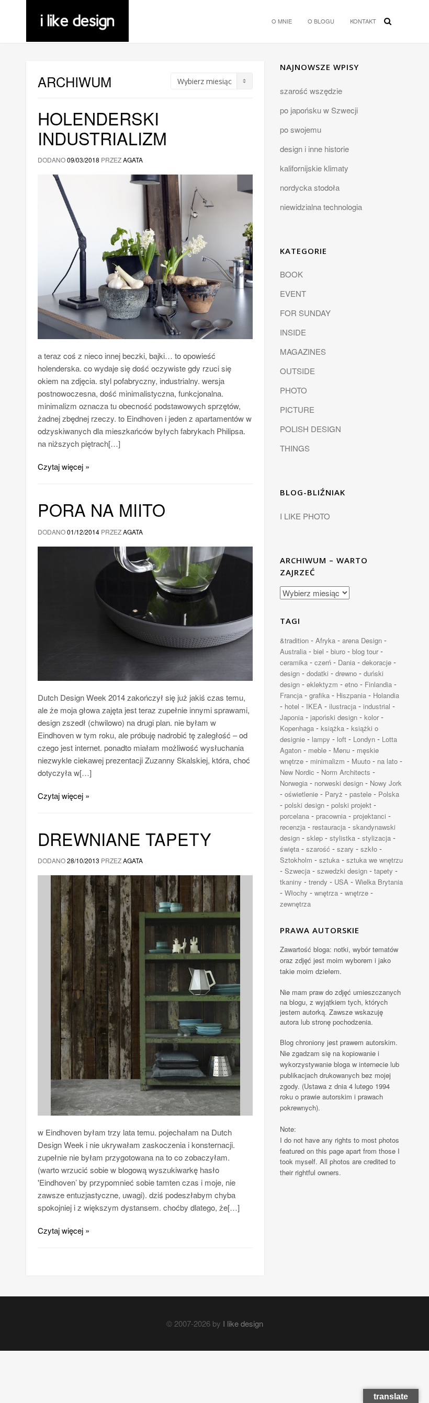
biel (318, 651)
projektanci (369, 816)
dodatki (318, 673)
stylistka (342, 838)
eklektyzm (322, 684)
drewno (346, 673)
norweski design (338, 783)
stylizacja (376, 838)
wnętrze (356, 893)
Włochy (296, 893)
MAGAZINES (303, 351)
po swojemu (300, 129)
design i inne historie (314, 148)
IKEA (314, 706)
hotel (292, 706)
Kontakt (363, 21)
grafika (319, 695)
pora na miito (101, 509)
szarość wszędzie (311, 90)
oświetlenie (301, 794)
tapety (383, 871)
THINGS (295, 448)
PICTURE (297, 409)
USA (341, 882)
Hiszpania (351, 695)
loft (341, 739)
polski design (304, 805)
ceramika (294, 662)
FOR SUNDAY (305, 312)
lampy (321, 739)
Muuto (361, 761)
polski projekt (351, 805)
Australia (293, 651)
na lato (387, 761)
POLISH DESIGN (310, 428)
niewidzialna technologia (321, 206)
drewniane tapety (124, 839)
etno (351, 684)
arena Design (362, 640)
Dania (346, 662)
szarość (318, 849)
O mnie (282, 21)
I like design (243, 1323)
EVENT (293, 293)
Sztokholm (296, 860)
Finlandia (378, 684)
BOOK (291, 274)
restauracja (329, 827)
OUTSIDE (297, 370)
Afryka (325, 640)
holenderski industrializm (102, 128)
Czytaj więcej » (63, 466)
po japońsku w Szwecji (319, 110)
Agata (133, 159)
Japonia (291, 717)
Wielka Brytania (379, 882)
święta (289, 849)
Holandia (386, 695)
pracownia (331, 816)
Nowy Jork (386, 783)
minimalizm (327, 761)
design (290, 673)
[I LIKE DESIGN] (77, 13)
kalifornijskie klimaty (314, 168)
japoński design (333, 717)
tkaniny (291, 882)
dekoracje (376, 662)
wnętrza (326, 893)
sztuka (329, 860)
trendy (318, 882)
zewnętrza (295, 904)
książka (332, 728)
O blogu (321, 21)
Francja (291, 695)
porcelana (294, 816)
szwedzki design (342, 871)
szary (345, 849)
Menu (341, 750)
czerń (322, 662)
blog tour (365, 651)
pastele (360, 794)
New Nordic (297, 772)
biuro (338, 651)
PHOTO (293, 390)
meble (317, 750)
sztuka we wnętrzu (374, 860)
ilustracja (342, 706)
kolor (371, 717)
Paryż (334, 794)
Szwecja (297, 871)
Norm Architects (345, 772)
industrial (376, 706)
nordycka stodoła (310, 187)
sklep (315, 838)
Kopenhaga (297, 728)
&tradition (294, 640)
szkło (368, 849)
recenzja (293, 827)
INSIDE (293, 332)
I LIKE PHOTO (305, 516)
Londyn (364, 739)
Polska (388, 794)
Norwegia (294, 783)
